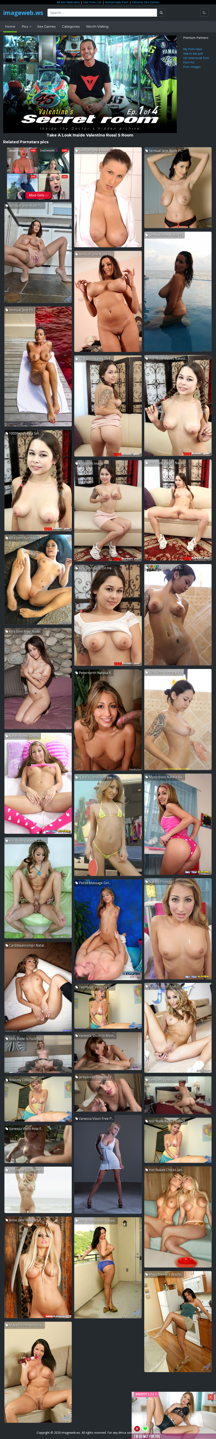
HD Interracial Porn (196, 58)
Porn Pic (188, 62)
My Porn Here (192, 49)
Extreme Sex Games (145, 2)
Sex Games (46, 26)
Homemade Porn (116, 2)
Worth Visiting (97, 26)
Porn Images (192, 67)
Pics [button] (25, 26)
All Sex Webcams (68, 2)
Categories (71, 26)
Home (10, 26)
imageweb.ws (23, 13)
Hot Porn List (92, 2)
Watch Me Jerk (193, 53)
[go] (161, 13)
